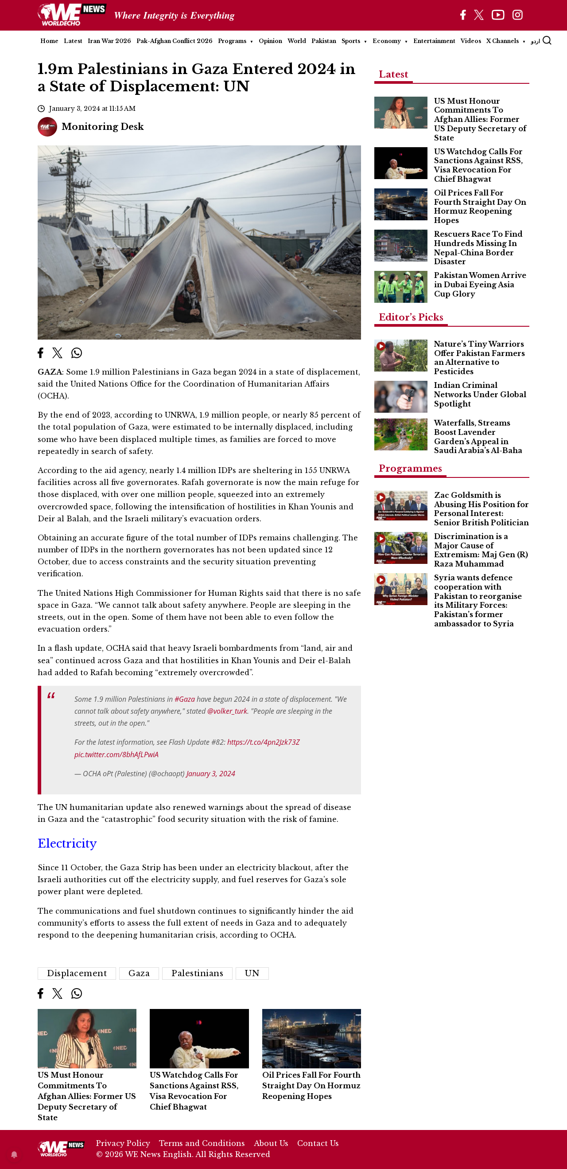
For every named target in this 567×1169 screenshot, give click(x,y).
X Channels (502, 41)
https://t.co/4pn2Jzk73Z (263, 742)
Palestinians (197, 973)
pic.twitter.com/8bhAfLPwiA (116, 754)
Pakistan (323, 41)
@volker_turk (227, 711)
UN (252, 973)
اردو (535, 41)
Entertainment (434, 41)
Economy (387, 41)
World (296, 41)
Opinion (270, 41)
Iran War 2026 (109, 41)
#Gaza (185, 699)
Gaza (139, 973)
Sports (351, 41)
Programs (232, 41)
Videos (471, 41)
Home (49, 41)
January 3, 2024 (210, 773)
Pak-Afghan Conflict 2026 (174, 41)
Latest (73, 41)
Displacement (77, 973)
